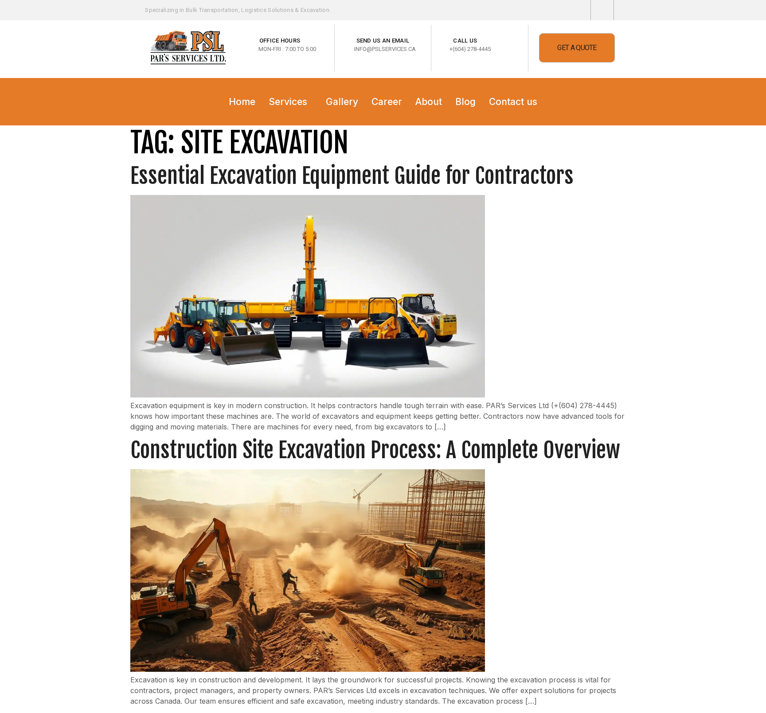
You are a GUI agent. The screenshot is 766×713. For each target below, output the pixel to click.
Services (288, 101)
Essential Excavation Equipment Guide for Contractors (352, 175)
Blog (465, 101)
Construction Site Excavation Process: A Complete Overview (375, 450)
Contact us (513, 101)
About (428, 101)
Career (386, 101)
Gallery (342, 101)
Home (242, 101)
